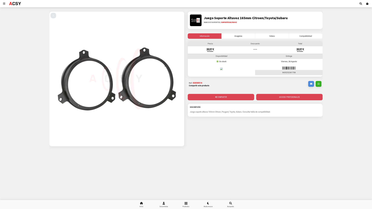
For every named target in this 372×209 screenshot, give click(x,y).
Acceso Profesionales (289, 97)
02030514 (197, 83)
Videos (272, 36)
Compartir (222, 97)
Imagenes (238, 36)
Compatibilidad (305, 36)
